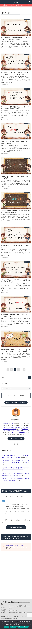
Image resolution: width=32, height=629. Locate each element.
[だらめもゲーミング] (16, 2)
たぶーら (26, 462)
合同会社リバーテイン (8, 423)
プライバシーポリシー (23, 626)
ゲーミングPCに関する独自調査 (19, 432)
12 (24, 369)
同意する (7, 626)
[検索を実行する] (29, 377)
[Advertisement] (12, 565)
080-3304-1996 (13, 610)
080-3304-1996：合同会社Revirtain (14, 545)
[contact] (17, 444)
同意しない (13, 626)
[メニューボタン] (2, 2)
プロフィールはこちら (16, 438)
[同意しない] (30, 624)
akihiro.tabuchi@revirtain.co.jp (17, 612)
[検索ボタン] (30, 2)
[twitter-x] (15, 444)
